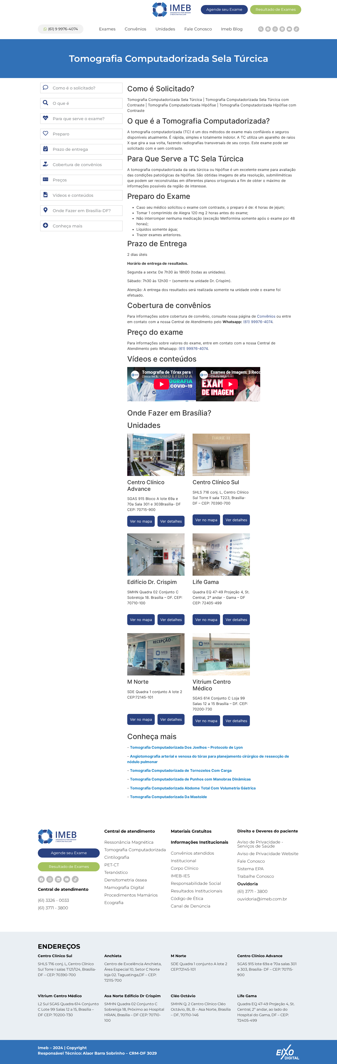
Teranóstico (116, 872)
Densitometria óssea (125, 880)
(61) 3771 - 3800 (53, 907)
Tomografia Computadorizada (135, 849)
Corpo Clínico (184, 868)
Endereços (59, 946)
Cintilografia (116, 857)
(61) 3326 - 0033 (53, 900)
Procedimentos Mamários (131, 895)
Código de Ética (187, 898)
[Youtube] (289, 29)
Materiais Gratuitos (191, 831)
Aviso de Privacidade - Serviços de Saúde (260, 844)
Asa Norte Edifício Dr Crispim (132, 996)
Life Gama (247, 996)
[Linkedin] (282, 29)
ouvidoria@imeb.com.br (262, 899)
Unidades (165, 29)
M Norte (178, 956)
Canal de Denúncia (190, 906)
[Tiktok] (296, 29)
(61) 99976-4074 (257, 321)
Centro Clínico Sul (55, 956)
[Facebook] (268, 29)
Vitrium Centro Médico (60, 996)
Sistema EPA (250, 868)
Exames (107, 29)
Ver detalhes (171, 521)
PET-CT (111, 864)
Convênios (135, 29)
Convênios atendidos (192, 853)
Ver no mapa (141, 521)
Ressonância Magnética (129, 842)
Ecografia (114, 902)
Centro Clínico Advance (259, 956)
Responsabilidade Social (196, 883)
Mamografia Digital (124, 887)
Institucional (183, 860)
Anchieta (113, 956)
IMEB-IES (180, 875)
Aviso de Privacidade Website (267, 853)
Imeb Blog (232, 29)
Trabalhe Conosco (255, 876)
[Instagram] (275, 29)
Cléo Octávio (183, 996)
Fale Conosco (198, 29)
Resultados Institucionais (196, 891)
